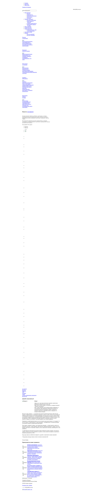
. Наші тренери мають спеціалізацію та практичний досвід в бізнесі (34, 462)
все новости (30, 111)
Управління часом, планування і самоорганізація (27, 83)
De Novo (24, 389)
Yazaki (23, 394)
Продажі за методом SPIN (26, 43)
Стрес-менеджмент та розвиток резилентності (27, 90)
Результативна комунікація (25, 101)
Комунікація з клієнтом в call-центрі (26, 105)
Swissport (24, 393)
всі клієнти (24, 388)
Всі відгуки (24, 396)
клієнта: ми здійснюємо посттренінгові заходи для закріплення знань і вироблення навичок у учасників (34, 452)
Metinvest (24, 391)
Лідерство (29, 72)
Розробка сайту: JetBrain (27, 485)
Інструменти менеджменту (26, 71)
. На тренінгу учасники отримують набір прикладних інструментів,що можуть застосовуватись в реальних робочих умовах (34, 467)
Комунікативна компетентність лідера (25, 69)
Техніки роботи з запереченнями (27, 45)
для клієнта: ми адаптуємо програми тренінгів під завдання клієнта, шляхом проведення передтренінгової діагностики (34, 447)
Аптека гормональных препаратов (29, 395)
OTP (23, 392)
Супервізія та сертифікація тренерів (26, 57)
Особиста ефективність (25, 82)
